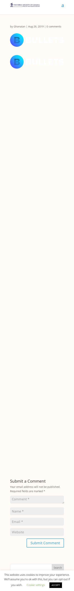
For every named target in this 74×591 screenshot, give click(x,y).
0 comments (54, 26)
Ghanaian (19, 26)
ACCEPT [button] (56, 585)
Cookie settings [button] (36, 585)
